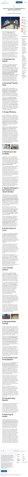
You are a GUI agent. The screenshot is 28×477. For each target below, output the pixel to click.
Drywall (24, 28)
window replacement (10, 456)
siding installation (10, 32)
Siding (14, 6)
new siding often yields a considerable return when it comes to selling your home (9, 98)
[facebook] (1, 451)
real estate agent (13, 91)
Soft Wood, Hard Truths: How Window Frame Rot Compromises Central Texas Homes (24, 50)
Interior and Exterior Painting (25, 32)
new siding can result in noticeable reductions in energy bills (9, 128)
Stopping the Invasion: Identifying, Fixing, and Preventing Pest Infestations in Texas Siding (24, 42)
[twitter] (3, 451)
